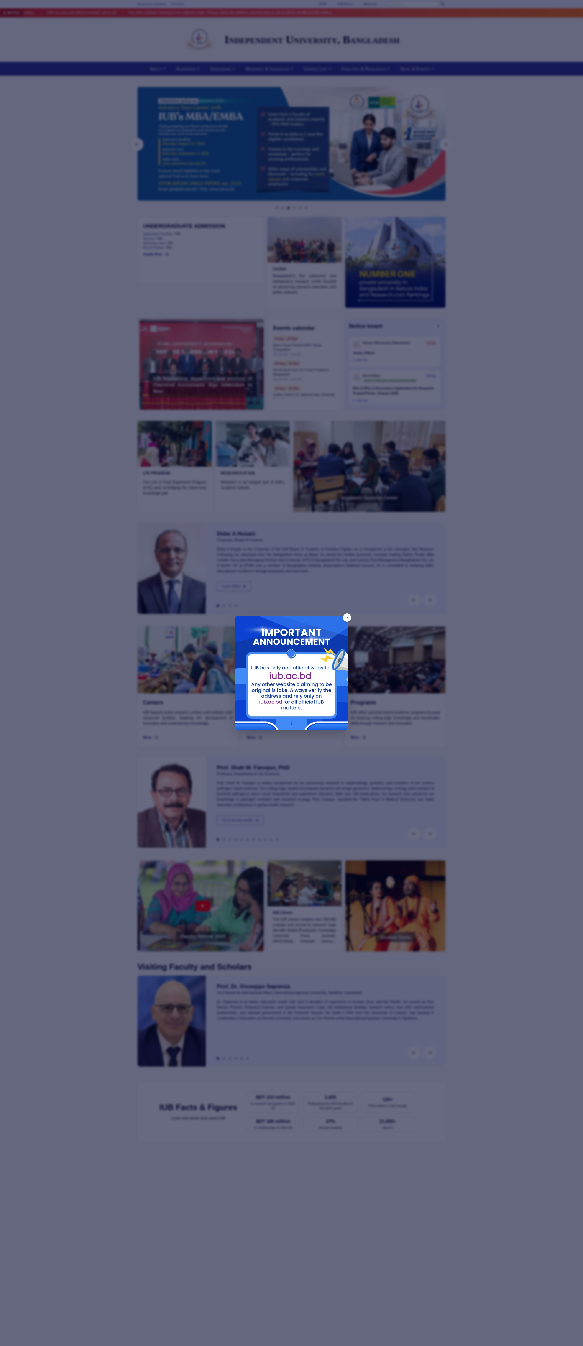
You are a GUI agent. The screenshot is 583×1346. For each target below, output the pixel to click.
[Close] (347, 617)
